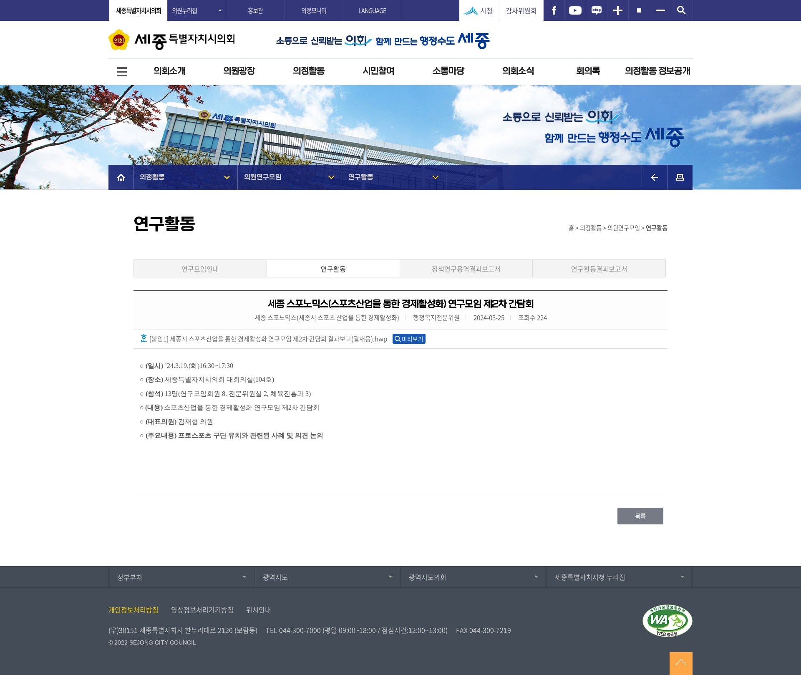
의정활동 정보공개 (657, 71)
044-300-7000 (300, 630)
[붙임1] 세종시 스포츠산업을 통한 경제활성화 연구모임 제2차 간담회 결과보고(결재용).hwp (267, 338)
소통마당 (448, 71)
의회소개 (169, 71)
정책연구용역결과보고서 (466, 269)
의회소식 (518, 71)
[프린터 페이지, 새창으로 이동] (680, 177)
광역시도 (275, 577)
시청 (486, 10)
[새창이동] (554, 10)
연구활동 (360, 177)
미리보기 (412, 339)
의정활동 (309, 71)
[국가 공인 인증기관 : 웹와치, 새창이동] (667, 620)
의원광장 (239, 71)
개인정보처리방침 (133, 609)
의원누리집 (184, 10)
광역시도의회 (427, 577)
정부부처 (129, 577)
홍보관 (255, 10)
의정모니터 (313, 10)
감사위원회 (521, 10)
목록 (640, 516)
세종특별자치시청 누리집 (590, 577)
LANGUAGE (372, 10)
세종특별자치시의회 (138, 10)
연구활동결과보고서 (599, 269)
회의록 (588, 71)
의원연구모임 (263, 177)
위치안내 (258, 609)
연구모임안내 (200, 269)
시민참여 (378, 71)
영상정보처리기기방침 (202, 609)
